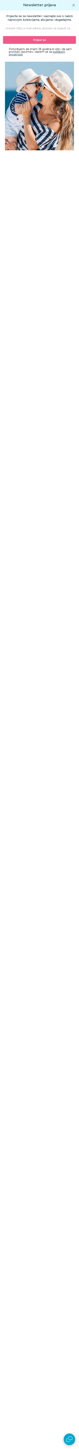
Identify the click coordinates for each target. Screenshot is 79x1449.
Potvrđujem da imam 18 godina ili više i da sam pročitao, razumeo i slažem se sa (40, 52)
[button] (73, 5)
